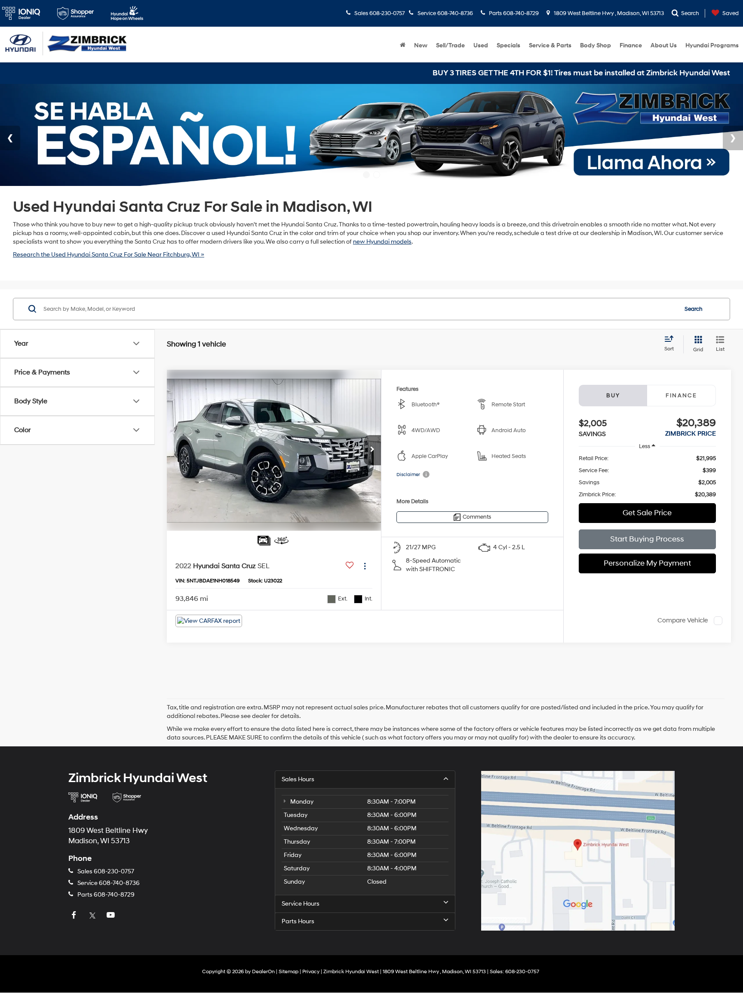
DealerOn (263, 971)
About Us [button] (664, 45)
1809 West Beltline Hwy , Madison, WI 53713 (608, 13)
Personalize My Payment (647, 563)
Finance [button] (631, 45)
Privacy (310, 971)
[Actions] (364, 565)
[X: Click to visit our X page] (93, 915)
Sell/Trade (450, 45)
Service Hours (300, 903)
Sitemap (288, 971)
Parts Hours (298, 921)
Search (694, 309)
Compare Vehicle (682, 620)
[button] (372, 450)
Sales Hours (298, 779)
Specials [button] (508, 45)
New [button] (420, 45)
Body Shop (595, 45)
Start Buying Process (647, 539)
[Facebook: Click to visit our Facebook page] (74, 915)
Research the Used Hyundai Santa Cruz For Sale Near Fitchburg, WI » (108, 254)
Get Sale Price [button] (647, 513)
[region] (647, 476)
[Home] (403, 45)
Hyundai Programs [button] (712, 45)
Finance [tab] (681, 395)
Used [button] (480, 45)
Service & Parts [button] (550, 45)
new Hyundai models (382, 241)
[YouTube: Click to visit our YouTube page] (111, 915)
